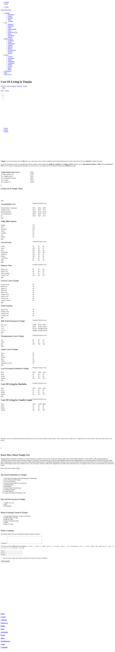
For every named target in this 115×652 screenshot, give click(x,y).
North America (8, 39)
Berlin (9, 69)
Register (6, 2)
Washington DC (6, 641)
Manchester (11, 61)
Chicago (10, 45)
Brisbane (10, 18)
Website (3, 554)
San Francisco (12, 50)
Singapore (11, 26)
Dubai (9, 34)
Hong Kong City (13, 32)
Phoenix (10, 47)
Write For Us (8, 74)
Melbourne (11, 14)
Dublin (10, 60)
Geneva (10, 66)
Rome (9, 68)
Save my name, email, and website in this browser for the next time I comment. (25, 558)
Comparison (7, 71)
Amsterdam (11, 58)
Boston (10, 48)
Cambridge (11, 63)
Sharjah (10, 37)
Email (3, 553)
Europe (6, 55)
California (11, 40)
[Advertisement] (57, 113)
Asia (5, 22)
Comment (4, 543)
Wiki (18, 468)
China (9, 27)
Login (6, 4)
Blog (5, 72)
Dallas (2, 638)
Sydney (10, 16)
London (10, 56)
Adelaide (10, 21)
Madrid (10, 64)
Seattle (10, 42)
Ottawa (10, 53)
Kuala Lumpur (12, 29)
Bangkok (10, 24)
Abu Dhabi (11, 35)
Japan (9, 30)
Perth (9, 19)
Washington (11, 43)
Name (3, 551)
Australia (6, 13)
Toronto (10, 51)
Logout (6, 7)
